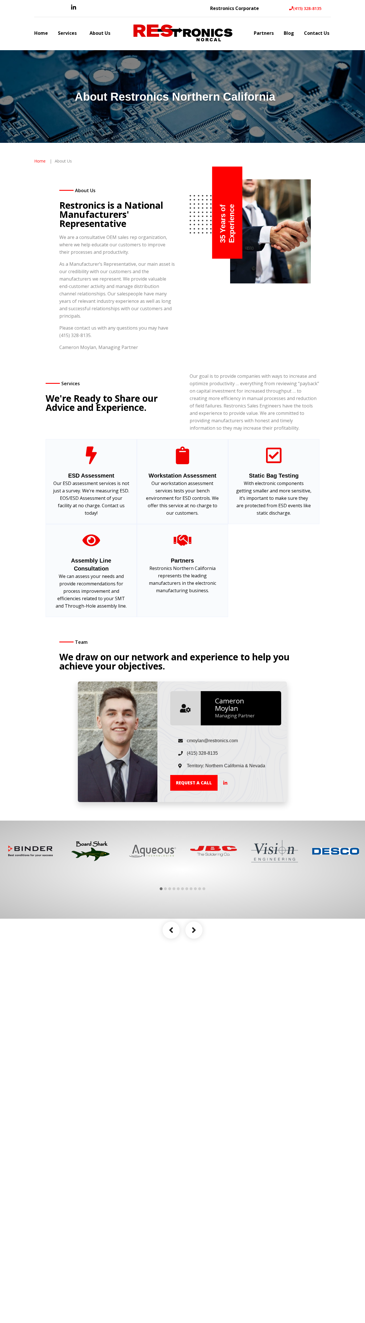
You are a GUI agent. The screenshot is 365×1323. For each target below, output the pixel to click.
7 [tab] (186, 888)
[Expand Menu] (79, 34)
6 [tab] (182, 888)
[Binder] (30, 851)
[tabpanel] (30, 851)
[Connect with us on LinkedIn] (73, 8)
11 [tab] (203, 888)
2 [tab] (165, 888)
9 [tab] (195, 888)
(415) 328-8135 (307, 8)
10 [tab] (199, 888)
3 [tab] (169, 888)
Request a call (194, 783)
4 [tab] (174, 888)
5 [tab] (178, 888)
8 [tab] (191, 888)
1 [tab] (161, 888)
